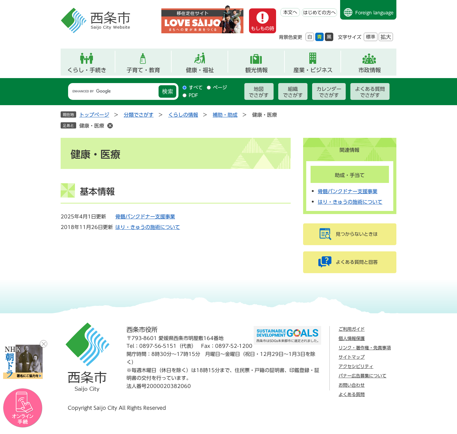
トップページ (94, 114)
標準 (370, 37)
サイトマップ (352, 357)
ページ (220, 87)
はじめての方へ (319, 12)
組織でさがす (293, 92)
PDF (193, 95)
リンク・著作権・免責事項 (365, 348)
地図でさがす (259, 92)
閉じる (43, 344)
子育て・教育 (143, 70)
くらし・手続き (86, 70)
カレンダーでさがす (328, 92)
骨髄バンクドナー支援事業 (145, 216)
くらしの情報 (183, 114)
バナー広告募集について (362, 376)
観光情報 (256, 70)
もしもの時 (262, 28)
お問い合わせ (352, 385)
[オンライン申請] (23, 408)
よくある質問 (352, 394)
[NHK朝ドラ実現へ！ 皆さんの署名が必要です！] (23, 362)
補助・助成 (225, 114)
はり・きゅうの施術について (147, 227)
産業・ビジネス (313, 70)
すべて (196, 87)
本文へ (290, 12)
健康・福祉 (200, 70)
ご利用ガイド (352, 329)
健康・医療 (91, 125)
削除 (110, 125)
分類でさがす (139, 114)
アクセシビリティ (356, 366)
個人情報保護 (352, 338)
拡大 (386, 37)
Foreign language (374, 13)
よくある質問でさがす (370, 92)
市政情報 (369, 70)
